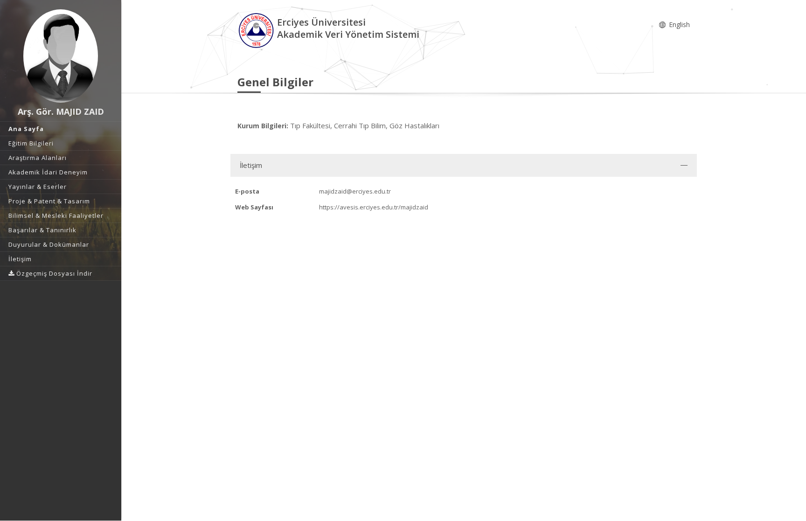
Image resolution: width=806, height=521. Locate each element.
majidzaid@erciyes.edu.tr (355, 191)
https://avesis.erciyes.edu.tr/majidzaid (373, 207)
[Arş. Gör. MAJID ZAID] (60, 56)
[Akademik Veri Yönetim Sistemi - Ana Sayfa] (257, 29)
